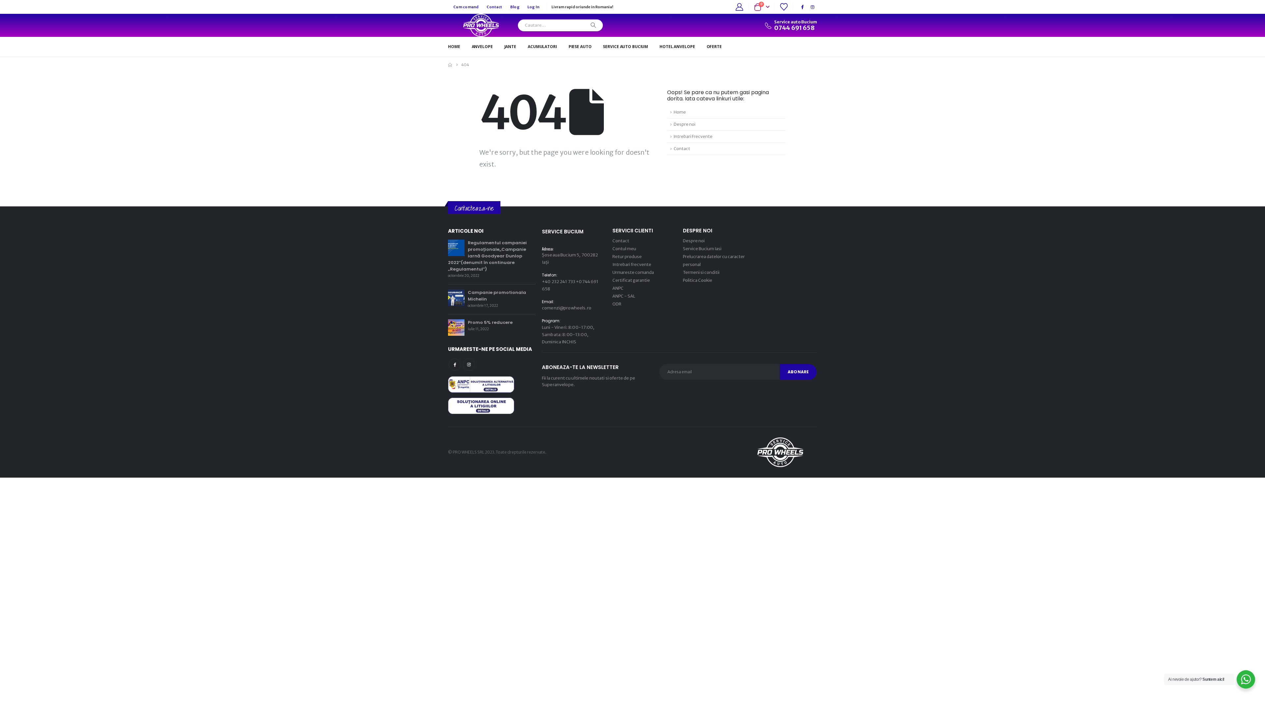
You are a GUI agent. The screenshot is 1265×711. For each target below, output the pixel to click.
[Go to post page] (456, 247)
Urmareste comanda (633, 272)
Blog (515, 7)
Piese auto (580, 46)
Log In (533, 7)
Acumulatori (542, 46)
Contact (494, 7)
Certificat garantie (631, 280)
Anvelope (482, 46)
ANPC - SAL (623, 296)
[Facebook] (802, 7)
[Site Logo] (479, 25)
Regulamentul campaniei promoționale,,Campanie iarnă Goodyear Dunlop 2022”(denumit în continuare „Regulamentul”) (487, 256)
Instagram (469, 364)
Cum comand (466, 7)
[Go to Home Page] (450, 65)
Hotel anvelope (677, 46)
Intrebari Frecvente (693, 136)
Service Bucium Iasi (702, 248)
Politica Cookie (697, 280)
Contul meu (624, 248)
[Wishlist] (783, 7)
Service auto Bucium (625, 46)
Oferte (714, 46)
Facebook (455, 364)
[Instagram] (812, 7)
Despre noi (684, 124)
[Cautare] (593, 25)
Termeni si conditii (701, 272)
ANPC (618, 288)
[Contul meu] (739, 7)
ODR (616, 304)
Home (454, 46)
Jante (510, 46)
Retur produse (627, 256)
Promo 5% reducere (490, 322)
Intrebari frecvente (631, 264)
